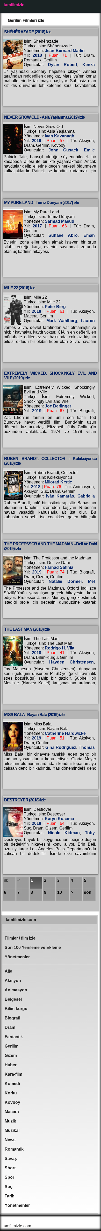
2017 (37, 226)
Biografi (12, 1018)
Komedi (12, 1083)
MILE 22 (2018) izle (19, 288)
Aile (8, 971)
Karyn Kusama (59, 819)
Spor (9, 1177)
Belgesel (13, 999)
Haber (11, 1065)
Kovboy (12, 1102)
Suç (8, 1186)
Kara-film (13, 1074)
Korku (11, 1093)
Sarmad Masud (59, 221)
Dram (10, 1027)
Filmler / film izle (20, 938)
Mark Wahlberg (61, 320)
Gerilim (11, 1046)
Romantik (14, 1149)
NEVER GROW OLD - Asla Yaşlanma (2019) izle (44, 117)
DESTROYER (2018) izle (25, 800)
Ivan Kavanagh (59, 136)
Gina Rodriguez (60, 747)
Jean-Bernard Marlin (65, 50)
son (87, 892)
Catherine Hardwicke (65, 733)
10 (59, 892)
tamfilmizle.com (21, 919)
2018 (37, 55)
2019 (36, 140)
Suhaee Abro (63, 235)
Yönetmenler (17, 957)
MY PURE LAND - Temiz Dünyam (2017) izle (41, 202)
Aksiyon (13, 980)
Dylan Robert (62, 64)
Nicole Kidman (64, 833)
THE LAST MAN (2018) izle (27, 629)
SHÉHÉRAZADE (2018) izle (27, 32)
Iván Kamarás (60, 496)
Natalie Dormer (65, 581)
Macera (12, 1111)
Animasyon (16, 990)
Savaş (11, 1158)
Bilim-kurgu (16, 1008)
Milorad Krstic (58, 482)
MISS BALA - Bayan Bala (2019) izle (34, 714)
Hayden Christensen (71, 662)
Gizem (11, 1055)
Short (10, 1168)
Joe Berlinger (58, 406)
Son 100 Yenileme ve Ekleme (33, 947)
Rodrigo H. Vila (59, 648)
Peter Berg (55, 306)
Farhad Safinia (59, 567)
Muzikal (12, 1130)
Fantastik (14, 1037)
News (10, 1140)
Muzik (10, 1121)
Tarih (10, 1196)
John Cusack (63, 150)
